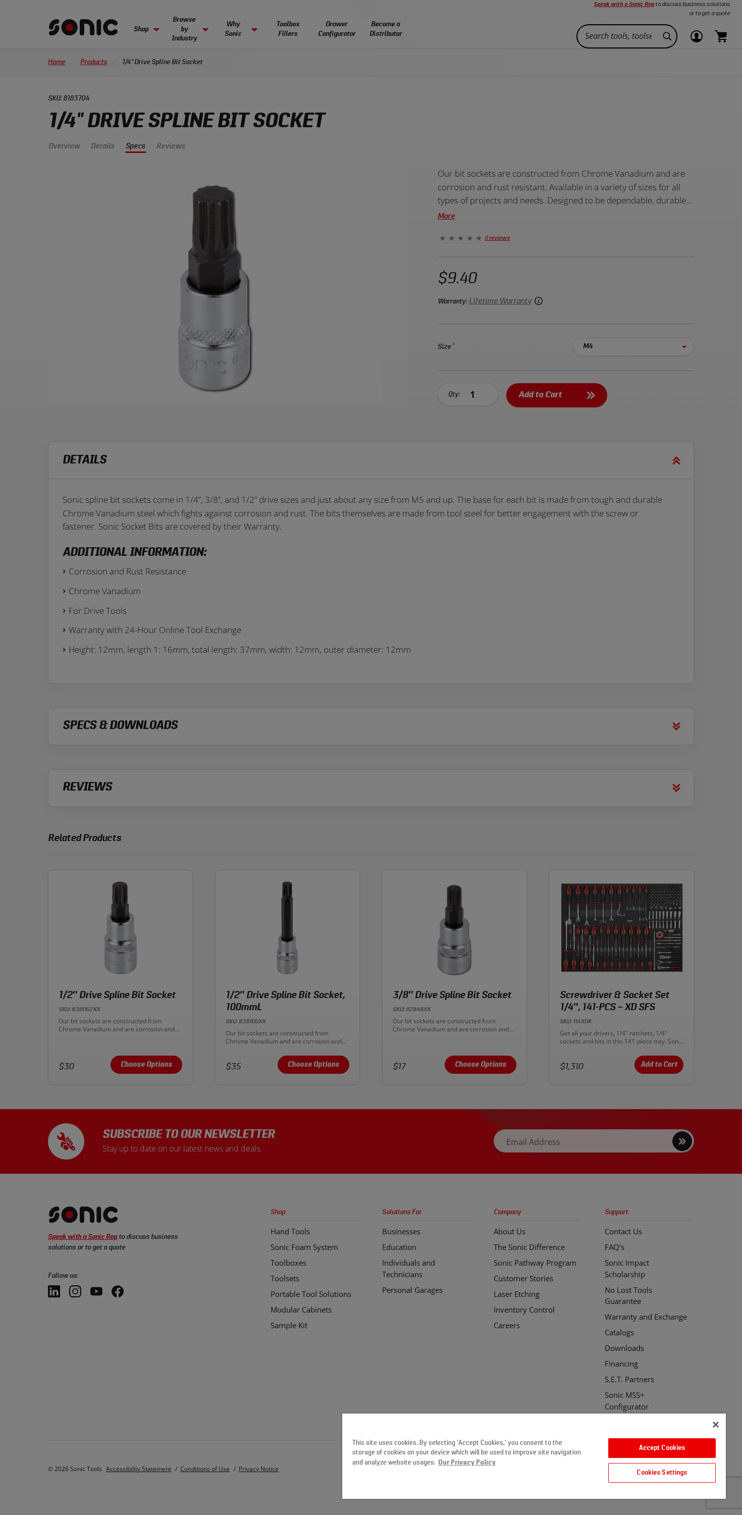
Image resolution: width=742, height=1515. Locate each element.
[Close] (716, 1425)
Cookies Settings (662, 1473)
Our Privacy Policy (467, 1462)
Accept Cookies (662, 1448)
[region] (534, 1456)
